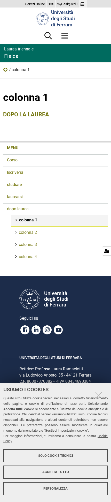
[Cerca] (48, 36)
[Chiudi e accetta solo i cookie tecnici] (98, 395)
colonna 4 (28, 256)
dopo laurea (5, 71)
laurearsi (15, 196)
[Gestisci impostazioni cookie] (106, 251)
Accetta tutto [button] (55, 472)
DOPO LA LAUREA (26, 114)
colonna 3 (28, 244)
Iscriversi (15, 172)
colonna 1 (28, 220)
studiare (14, 184)
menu (13, 147)
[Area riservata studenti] (83, 4)
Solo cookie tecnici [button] (55, 456)
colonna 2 (28, 232)
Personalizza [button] (55, 488)
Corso (12, 160)
